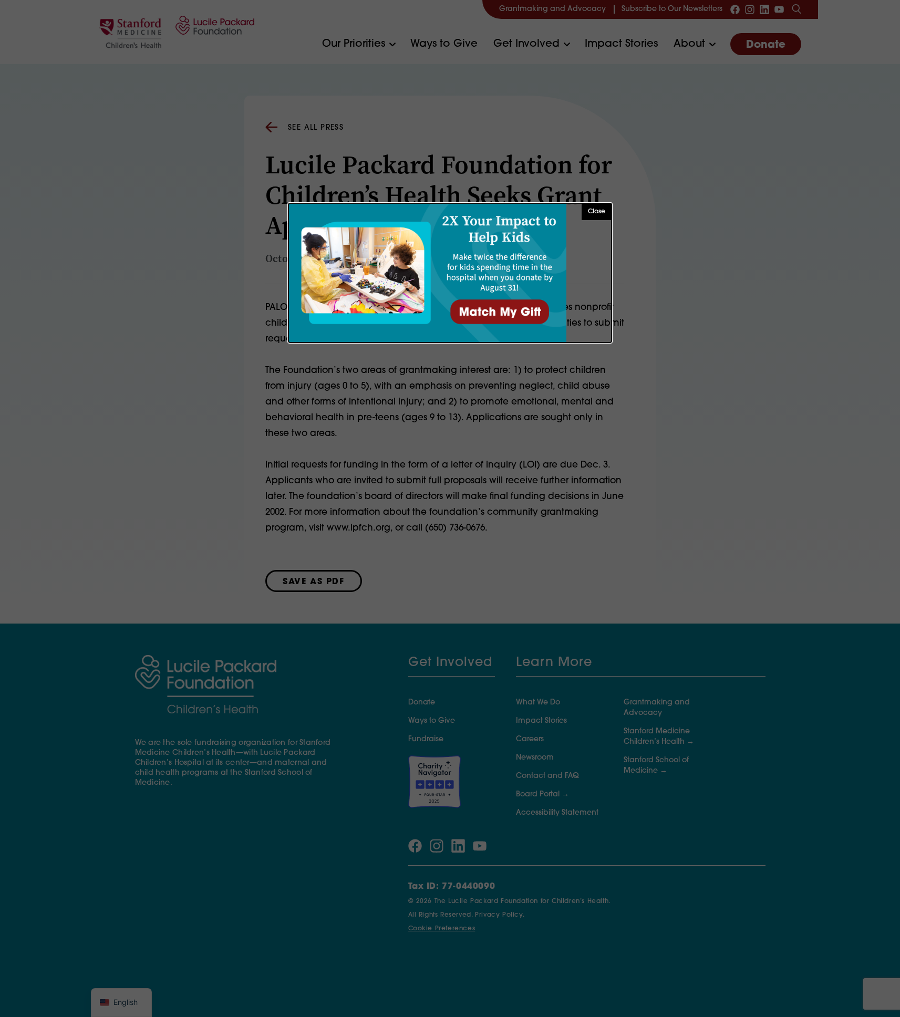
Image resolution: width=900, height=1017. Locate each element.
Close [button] (596, 212)
